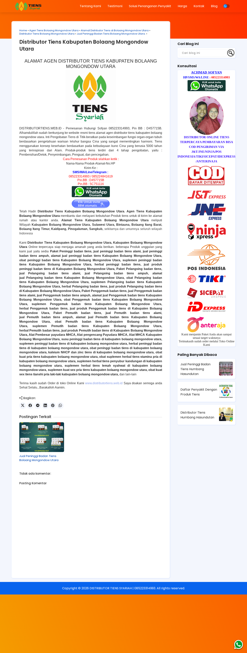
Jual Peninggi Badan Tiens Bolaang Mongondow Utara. (111, 34)
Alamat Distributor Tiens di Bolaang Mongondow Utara (115, 30)
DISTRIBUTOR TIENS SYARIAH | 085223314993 (122, 588)
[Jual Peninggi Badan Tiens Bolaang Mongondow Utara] (41, 437)
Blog (214, 6)
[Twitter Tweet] (22, 405)
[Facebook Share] (30, 405)
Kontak (199, 6)
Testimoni (114, 6)
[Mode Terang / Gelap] (226, 6)
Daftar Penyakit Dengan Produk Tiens (198, 392)
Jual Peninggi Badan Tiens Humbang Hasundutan (195, 369)
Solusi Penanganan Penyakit (150, 6)
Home (23, 30)
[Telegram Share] (37, 405)
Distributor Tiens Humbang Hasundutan (197, 415)
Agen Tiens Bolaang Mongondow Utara (54, 30)
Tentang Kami (90, 6)
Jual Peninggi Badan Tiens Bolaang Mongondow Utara (38, 458)
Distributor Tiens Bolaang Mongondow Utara (46, 34)
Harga (182, 6)
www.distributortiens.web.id (104, 383)
